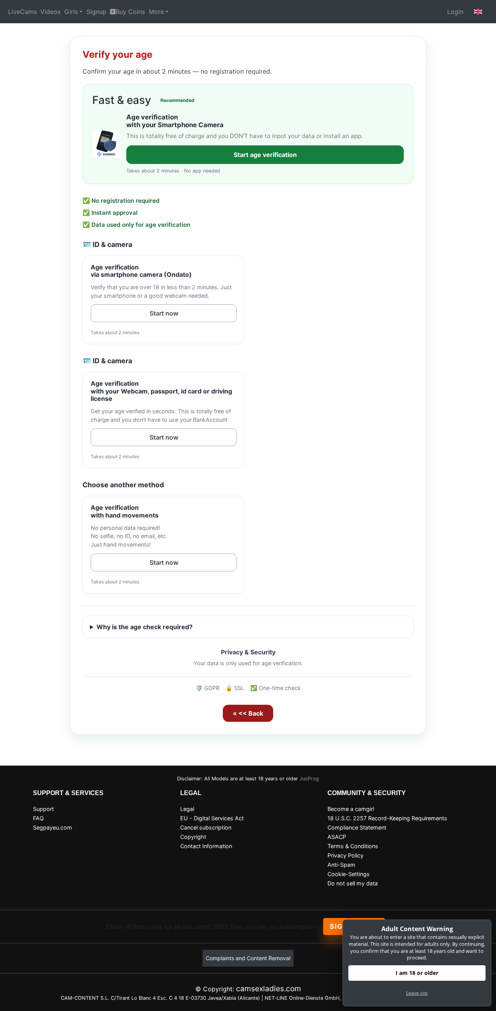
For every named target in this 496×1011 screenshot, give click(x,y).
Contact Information (206, 846)
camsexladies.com (268, 988)
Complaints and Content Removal (248, 958)
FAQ (38, 818)
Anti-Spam (341, 864)
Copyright (193, 836)
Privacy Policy (345, 855)
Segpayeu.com (52, 827)
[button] (478, 11)
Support (43, 809)
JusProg (309, 779)
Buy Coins (130, 12)
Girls (71, 12)
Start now (164, 313)
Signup (96, 12)
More (156, 12)
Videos (50, 12)
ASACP (336, 836)
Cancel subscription (205, 827)
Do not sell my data (352, 883)
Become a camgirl (350, 809)
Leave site (417, 993)
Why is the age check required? (144, 627)
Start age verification (265, 155)
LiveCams (22, 12)
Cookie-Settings (348, 874)
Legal (187, 809)
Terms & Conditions (352, 846)
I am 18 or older (417, 972)
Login (455, 12)
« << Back (248, 713)
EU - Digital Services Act (212, 818)
